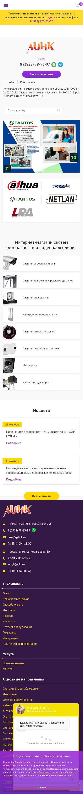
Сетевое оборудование (18, 700)
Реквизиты (9, 632)
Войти (11, 82)
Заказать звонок (41, 74)
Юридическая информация (20, 644)
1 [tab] (40, 170)
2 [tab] (43, 170)
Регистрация (27, 82)
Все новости (41, 496)
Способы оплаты (13, 604)
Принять (41, 787)
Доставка (9, 610)
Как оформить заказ (16, 599)
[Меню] (6, 5)
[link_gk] (60, 64)
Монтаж (8, 669)
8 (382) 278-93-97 (41, 21)
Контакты (9, 621)
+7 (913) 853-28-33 (19, 558)
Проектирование (13, 663)
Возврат (8, 616)
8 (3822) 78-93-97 (35, 64)
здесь (51, 17)
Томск (41, 59)
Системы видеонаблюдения (21, 688)
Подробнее (13, 443)
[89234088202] (54, 64)
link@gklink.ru (17, 537)
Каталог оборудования (17, 627)
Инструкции (10, 638)
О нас (6, 593)
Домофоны (10, 694)
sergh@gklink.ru (18, 564)
